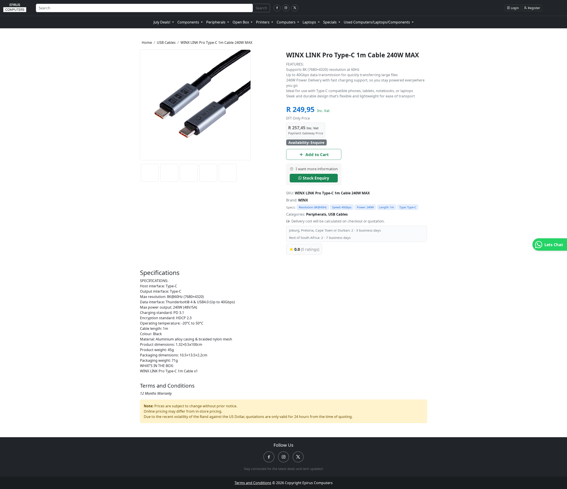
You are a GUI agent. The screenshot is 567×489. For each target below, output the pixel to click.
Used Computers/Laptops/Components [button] (377, 22)
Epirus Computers (317, 482)
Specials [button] (330, 22)
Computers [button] (286, 22)
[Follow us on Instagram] (285, 8)
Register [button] (534, 8)
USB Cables (166, 42)
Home (147, 42)
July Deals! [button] (162, 22)
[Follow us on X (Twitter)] (294, 8)
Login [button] (515, 8)
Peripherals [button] (216, 22)
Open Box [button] (241, 22)
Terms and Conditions (253, 482)
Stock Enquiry (315, 178)
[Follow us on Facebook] (277, 8)
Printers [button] (263, 22)
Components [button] (188, 22)
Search (261, 8)
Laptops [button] (310, 22)
